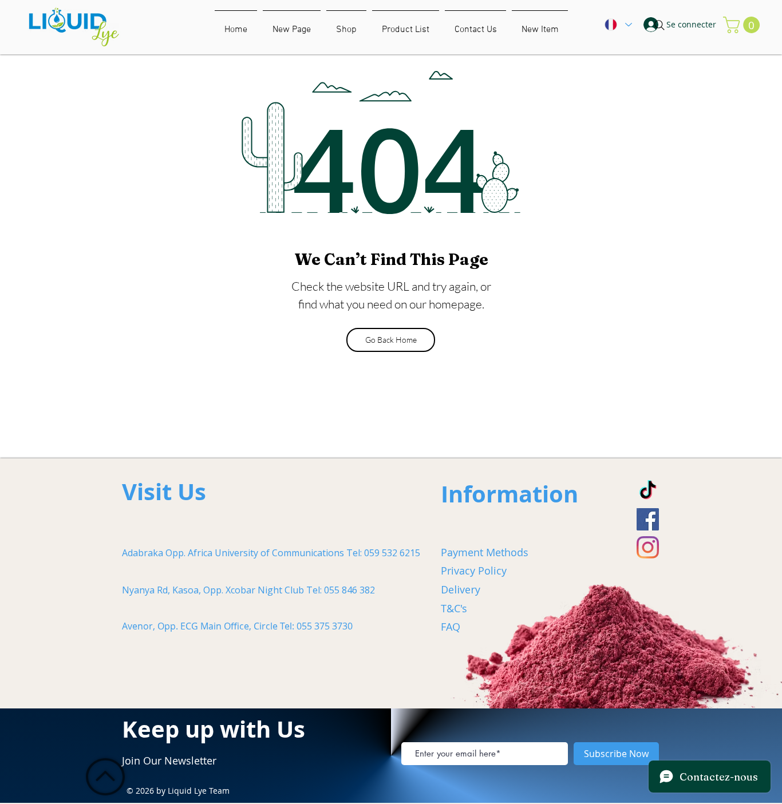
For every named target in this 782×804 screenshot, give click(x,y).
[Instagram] (648, 547)
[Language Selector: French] (618, 25)
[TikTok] (648, 491)
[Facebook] (648, 519)
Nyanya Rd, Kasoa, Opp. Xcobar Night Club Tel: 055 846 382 (248, 590)
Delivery (460, 589)
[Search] (659, 25)
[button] (540, 24)
